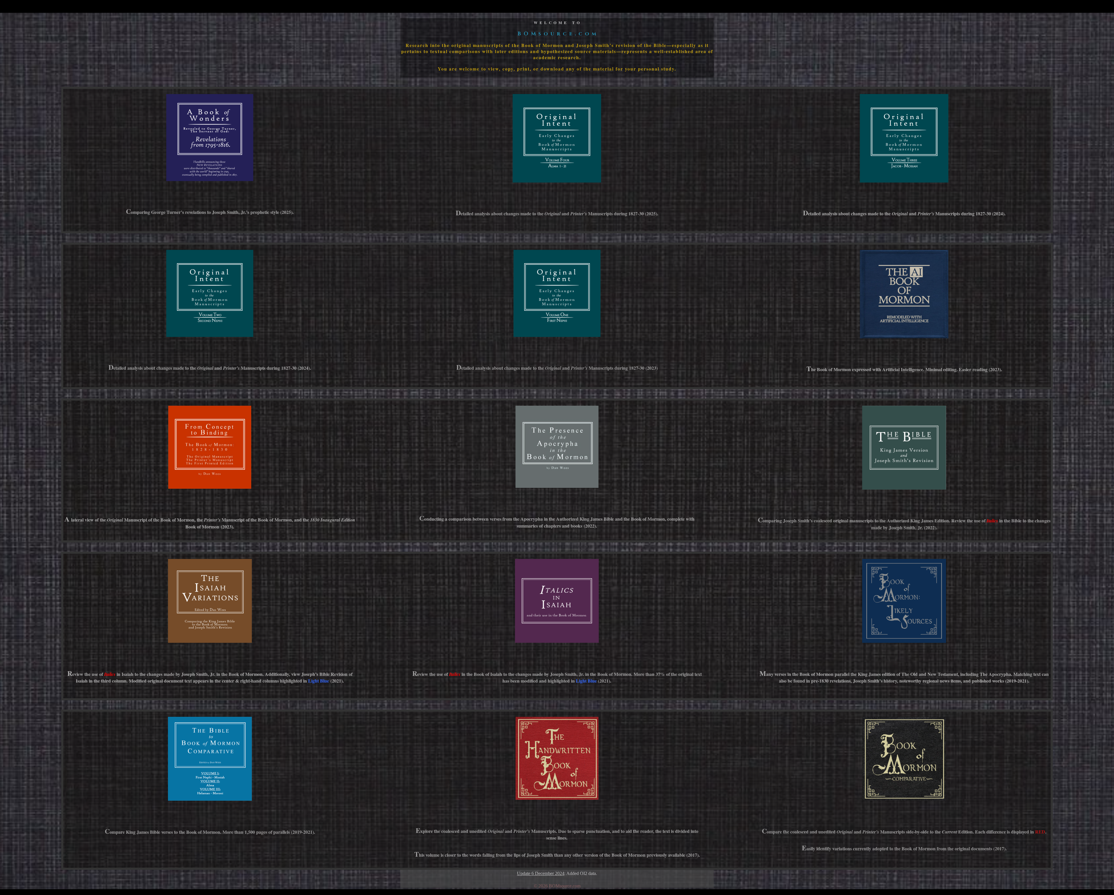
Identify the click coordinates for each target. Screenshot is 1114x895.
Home (711, 6)
